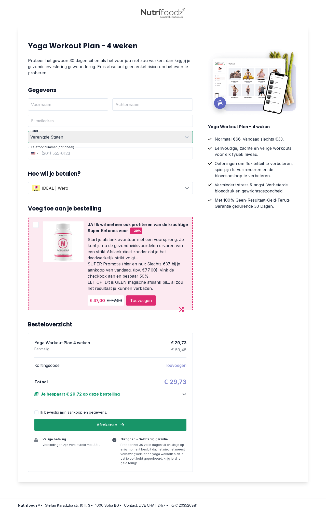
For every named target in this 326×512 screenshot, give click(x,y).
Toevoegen (141, 300)
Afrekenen (107, 424)
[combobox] (34, 153)
